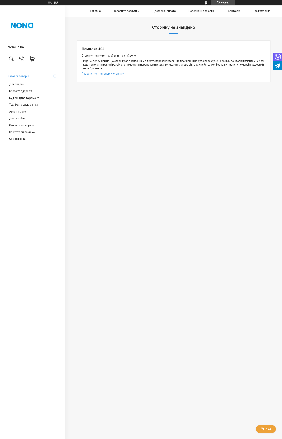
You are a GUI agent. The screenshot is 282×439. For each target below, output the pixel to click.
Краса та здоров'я (20, 91)
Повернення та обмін (202, 10)
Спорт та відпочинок (22, 132)
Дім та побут (17, 118)
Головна (95, 10)
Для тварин (16, 84)
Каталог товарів (18, 76)
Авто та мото (17, 111)
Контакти (234, 10)
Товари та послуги (125, 10)
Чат (268, 429)
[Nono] (32, 25)
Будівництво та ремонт (24, 97)
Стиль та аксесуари (21, 125)
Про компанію (261, 10)
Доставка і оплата (164, 10)
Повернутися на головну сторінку (103, 73)
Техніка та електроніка (23, 104)
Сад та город (17, 138)
